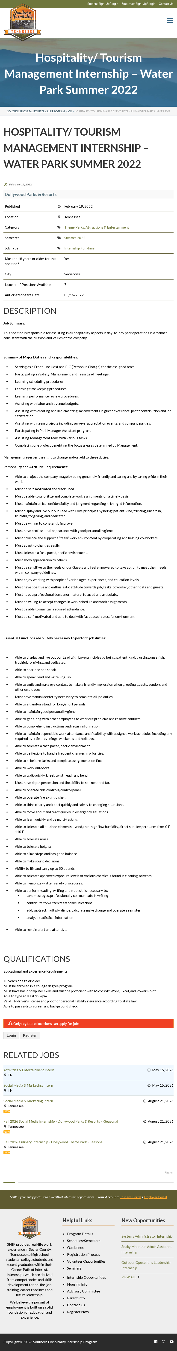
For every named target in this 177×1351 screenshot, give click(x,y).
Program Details (80, 1233)
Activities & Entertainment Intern (28, 1070)
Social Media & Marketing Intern (28, 1085)
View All (128, 1277)
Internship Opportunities (86, 1277)
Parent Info (76, 1298)
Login (11, 1035)
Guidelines (75, 1247)
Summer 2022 (74, 238)
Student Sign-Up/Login (102, 4)
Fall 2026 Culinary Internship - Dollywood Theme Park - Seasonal (53, 1142)
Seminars (74, 1268)
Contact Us (166, 4)
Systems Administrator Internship (147, 1236)
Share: (169, 1173)
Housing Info (77, 1284)
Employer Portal (155, 1197)
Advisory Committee (83, 1291)
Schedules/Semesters (83, 1240)
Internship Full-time (79, 248)
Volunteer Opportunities (86, 1261)
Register (30, 1035)
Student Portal (130, 1197)
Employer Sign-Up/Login (138, 4)
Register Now (78, 1311)
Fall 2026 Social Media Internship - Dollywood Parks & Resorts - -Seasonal (60, 1121)
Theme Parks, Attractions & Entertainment (96, 227)
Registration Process (83, 1254)
